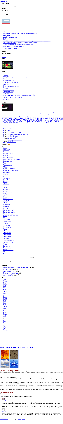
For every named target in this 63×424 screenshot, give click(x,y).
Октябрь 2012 (5, 314)
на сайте (4, 57)
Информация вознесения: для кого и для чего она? (9, 272)
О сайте (4, 31)
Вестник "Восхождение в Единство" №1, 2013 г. (9, 153)
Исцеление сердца (5, 182)
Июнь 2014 (4, 301)
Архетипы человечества (6, 150)
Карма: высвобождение (6, 184)
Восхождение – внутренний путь (7, 79)
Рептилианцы (5, 218)
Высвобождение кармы (6, 49)
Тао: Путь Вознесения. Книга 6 (7, 236)
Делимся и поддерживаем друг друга (7, 165)
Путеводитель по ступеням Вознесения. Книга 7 (9, 213)
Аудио (4, 151)
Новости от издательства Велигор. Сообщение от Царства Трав (11, 83)
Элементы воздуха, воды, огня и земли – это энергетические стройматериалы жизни (17, 134)
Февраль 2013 (5, 311)
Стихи (4, 228)
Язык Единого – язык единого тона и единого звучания (10, 266)
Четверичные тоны (5, 247)
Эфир (4, 251)
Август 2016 (4, 285)
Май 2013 (4, 309)
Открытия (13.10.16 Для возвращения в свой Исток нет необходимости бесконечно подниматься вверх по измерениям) (18, 44)
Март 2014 (4, 303)
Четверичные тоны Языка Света (7, 248)
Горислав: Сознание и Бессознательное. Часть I (13, 135)
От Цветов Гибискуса (6, 93)
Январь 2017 (4, 282)
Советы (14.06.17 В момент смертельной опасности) (9, 43)
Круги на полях (5, 187)
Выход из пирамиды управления (7, 162)
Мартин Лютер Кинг (5, 191)
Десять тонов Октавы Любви (6, 35)
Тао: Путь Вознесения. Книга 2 (7, 234)
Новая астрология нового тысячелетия (8, 199)
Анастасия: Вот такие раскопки (7, 89)
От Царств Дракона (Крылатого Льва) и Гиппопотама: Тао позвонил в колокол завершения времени (15, 77)
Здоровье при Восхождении (6, 178)
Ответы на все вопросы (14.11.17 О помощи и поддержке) (14, 137)
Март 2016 (4, 288)
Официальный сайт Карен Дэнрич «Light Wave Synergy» (10, 48)
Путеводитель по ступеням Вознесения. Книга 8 (9, 214)
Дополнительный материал (6, 172)
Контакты (4, 39)
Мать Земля (4, 193)
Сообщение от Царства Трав (6, 225)
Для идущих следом (5, 75)
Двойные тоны (56, 112)
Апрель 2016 (4, 287)
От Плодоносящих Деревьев (6, 87)
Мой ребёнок (3, 1)
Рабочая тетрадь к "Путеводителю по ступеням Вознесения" (10, 215)
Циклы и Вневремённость (6, 246)
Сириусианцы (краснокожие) (6, 221)
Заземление (4, 177)
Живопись (4, 176)
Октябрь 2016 (5, 284)
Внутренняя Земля (5, 155)
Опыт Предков (5, 202)
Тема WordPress (2, 419)
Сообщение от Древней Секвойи (7, 100)
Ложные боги (5, 188)
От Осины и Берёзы (5, 81)
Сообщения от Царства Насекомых (22, 122)
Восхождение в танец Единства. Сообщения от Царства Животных (11, 158)
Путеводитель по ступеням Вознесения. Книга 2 (9, 210)
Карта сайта (4, 38)
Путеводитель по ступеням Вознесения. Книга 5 (9, 212)
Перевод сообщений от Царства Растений (12, 127)
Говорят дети (4, 163)
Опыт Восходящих (19, 120)
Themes (4, 328)
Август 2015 (4, 292)
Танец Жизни (5, 229)
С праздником (39, 122)
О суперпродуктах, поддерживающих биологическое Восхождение (11, 86)
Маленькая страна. (5, 190)
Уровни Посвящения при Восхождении (8, 242)
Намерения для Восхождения (6, 196)
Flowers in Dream (6, 419)
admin (4, 127)
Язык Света (48, 122)
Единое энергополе (5, 174)
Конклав (4, 185)
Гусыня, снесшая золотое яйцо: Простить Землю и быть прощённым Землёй (12, 97)
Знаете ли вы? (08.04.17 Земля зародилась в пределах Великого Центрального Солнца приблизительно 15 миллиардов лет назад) (19, 40)
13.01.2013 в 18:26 (4, 411)
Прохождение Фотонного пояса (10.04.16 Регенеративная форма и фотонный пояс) (13, 46)
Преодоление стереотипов (6, 208)
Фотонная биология (5, 244)
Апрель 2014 (4, 302)
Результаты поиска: (4, 6)
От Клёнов (4, 85)
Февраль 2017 (5, 281)
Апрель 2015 (4, 294)
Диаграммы (4, 166)
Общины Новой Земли (6, 200)
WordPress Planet (5, 329)
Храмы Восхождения (5, 245)
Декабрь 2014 (5, 297)
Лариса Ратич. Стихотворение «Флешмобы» (8, 90)
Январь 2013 (4, 312)
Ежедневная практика (6, 175)
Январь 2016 (4, 289)
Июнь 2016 (4, 286)
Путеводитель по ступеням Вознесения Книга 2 (41, 120)
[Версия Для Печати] (3, 393)
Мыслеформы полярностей (11, 120)
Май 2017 (4, 279)
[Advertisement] (5, 340)
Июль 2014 (4, 300)
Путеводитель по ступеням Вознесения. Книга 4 (9, 211)
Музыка (4, 195)
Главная (4, 32)
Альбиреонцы (5, 148)
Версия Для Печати (8, 393)
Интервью (4, 180)
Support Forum (5, 327)
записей (4, 321)
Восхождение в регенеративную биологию (8, 157)
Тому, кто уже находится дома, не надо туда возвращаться (10, 82)
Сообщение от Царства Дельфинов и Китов (26, 121)
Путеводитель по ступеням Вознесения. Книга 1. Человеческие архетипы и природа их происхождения (16, 267)
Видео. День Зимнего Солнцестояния (8, 92)
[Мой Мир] (9, 144)
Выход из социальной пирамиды (11, 138)
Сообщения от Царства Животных (52, 121)
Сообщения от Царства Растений (32, 122)
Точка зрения (4, 239)
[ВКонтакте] (7, 144)
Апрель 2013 (4, 310)
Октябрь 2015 (5, 291)
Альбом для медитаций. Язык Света (30, 112)
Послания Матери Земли (26, 120)
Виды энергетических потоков (7, 154)
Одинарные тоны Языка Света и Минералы (8, 271)
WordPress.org (5, 322)
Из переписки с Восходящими (7, 179)
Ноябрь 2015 (4, 290)
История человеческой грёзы (6, 181)
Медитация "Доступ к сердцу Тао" (7, 330)
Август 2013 (4, 307)
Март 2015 (4, 295)
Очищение (4, 45)
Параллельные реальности (6, 204)
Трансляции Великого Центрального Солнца (8, 240)
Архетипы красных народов (6, 149)
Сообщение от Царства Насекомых (41, 121)
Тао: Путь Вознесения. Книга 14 (7, 233)
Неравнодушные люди (6, 198)
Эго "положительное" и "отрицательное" (8, 250)
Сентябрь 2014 (5, 299)
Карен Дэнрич (5, 183)
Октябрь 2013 (5, 306)
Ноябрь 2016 (4, 283)
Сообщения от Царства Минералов (10, 122)
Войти (4, 320)
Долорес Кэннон (5, 167)
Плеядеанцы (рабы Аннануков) (7, 205)
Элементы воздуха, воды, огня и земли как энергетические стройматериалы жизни (16, 347)
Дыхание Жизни (5, 173)
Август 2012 (4, 315)
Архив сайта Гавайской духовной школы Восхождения (10, 274)
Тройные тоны (5, 241)
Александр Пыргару (5, 147)
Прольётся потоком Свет (6, 99)
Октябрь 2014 (5, 298)
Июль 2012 (4, 316)
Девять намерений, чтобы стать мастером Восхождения (10, 268)
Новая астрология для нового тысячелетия (12, 136)
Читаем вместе (5, 249)
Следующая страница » (3, 418)
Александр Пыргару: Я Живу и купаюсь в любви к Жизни (10, 273)
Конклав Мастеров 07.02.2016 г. (7, 34)
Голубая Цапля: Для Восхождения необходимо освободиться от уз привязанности (13, 96)
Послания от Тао (32, 120)
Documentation (5, 325)
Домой (4, 171)
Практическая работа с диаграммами (7, 269)
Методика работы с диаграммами (7, 194)
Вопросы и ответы (5, 156)
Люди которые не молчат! (6, 189)
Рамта (4, 217)
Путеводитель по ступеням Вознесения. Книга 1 (9, 209)
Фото (4, 243)
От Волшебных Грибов (6, 84)
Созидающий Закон (5, 223)
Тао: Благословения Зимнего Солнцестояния (8, 91)
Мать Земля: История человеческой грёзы (8, 36)
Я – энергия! (4, 252)
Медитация (56, 119)
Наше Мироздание (15, 120)
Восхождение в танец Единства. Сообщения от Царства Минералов (11, 159)
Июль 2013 (4, 308)
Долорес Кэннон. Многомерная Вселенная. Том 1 (9, 168)
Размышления (14, 121)
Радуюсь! (4, 78)
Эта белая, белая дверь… (6, 88)
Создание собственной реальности (7, 222)
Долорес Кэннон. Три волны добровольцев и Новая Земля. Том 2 (11, 170)
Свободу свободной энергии (6, 219)
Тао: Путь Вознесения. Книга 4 (7, 235)
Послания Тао (5, 207)
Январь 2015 (4, 296)
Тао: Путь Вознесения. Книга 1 (7, 230)
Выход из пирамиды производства (7, 161)
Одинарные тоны (5, 201)
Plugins (4, 326)
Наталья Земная (5, 197)
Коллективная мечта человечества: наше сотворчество (10, 37)
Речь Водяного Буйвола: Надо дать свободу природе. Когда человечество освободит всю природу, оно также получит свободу (19, 95)
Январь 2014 (4, 304)
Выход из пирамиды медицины (7, 160)
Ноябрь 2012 (4, 313)
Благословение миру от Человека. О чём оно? (9, 80)
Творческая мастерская (6, 238)
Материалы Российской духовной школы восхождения (10, 192)
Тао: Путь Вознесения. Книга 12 (7, 232)
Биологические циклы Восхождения (11, 142)
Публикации (19, 419)
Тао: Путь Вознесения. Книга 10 (7, 231)
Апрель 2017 (4, 280)
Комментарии (23, 419)
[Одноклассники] (8, 144)
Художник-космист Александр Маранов (8, 275)
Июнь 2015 (4, 293)
